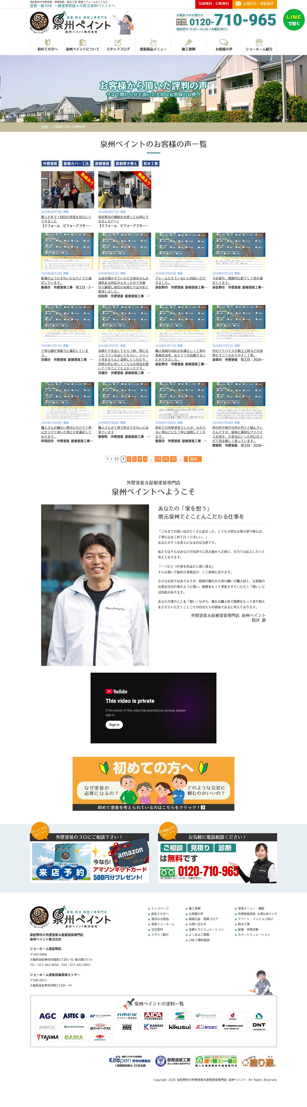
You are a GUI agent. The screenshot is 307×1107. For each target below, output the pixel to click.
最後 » (195, 459)
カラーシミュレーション (254, 934)
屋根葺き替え (126, 163)
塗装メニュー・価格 (251, 908)
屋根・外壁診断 (248, 929)
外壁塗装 (50, 163)
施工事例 (188, 49)
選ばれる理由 (160, 918)
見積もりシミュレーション (206, 929)
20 (165, 459)
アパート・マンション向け (255, 918)
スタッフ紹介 (160, 934)
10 (158, 459)
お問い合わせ (197, 924)
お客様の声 (224, 49)
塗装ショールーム (163, 924)
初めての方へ (48, 49)
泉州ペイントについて (83, 49)
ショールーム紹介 (259, 49)
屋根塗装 (102, 163)
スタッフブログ (118, 49)
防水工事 (151, 163)
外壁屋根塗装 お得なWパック (257, 913)
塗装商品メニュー (153, 49)
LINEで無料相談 (199, 940)
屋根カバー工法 (76, 163)
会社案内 (157, 929)
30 (173, 459)
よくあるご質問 (199, 934)
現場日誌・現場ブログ (203, 918)
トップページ (160, 908)
